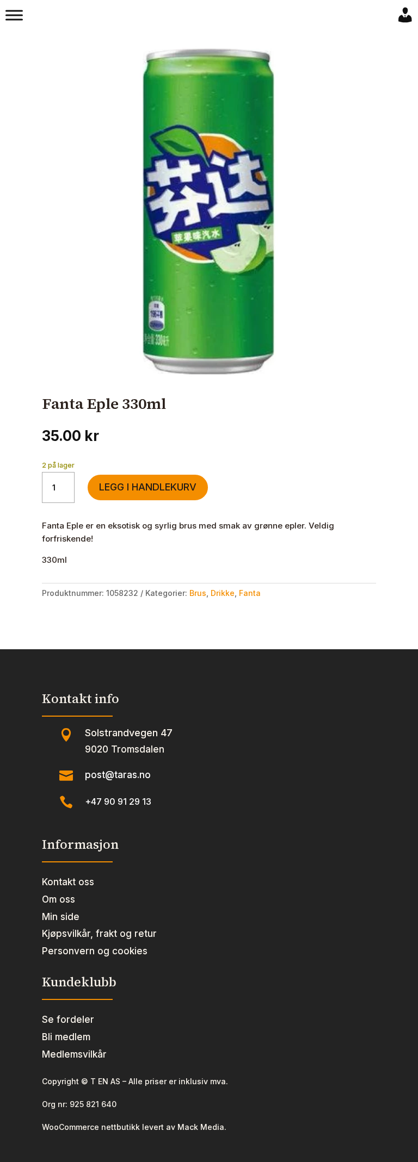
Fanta (250, 593)
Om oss (58, 899)
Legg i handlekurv (147, 487)
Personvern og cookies (94, 951)
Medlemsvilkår (74, 1054)
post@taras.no (118, 774)
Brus (197, 593)
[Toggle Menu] (14, 15)
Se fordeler (68, 1019)
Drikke (223, 593)
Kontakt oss (68, 882)
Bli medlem (66, 1036)
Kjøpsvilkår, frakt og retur (99, 933)
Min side (60, 916)
